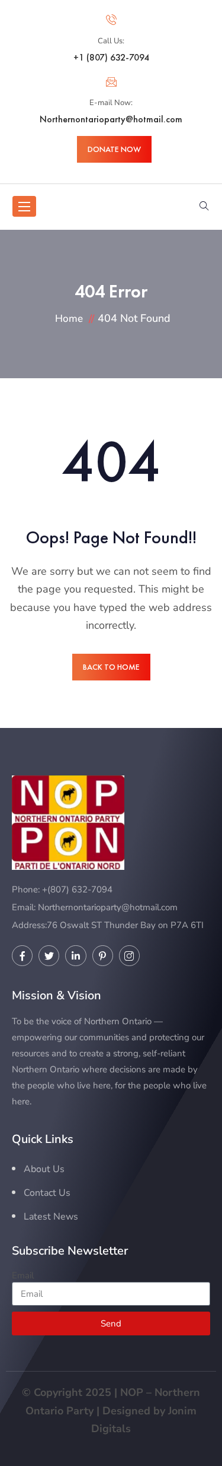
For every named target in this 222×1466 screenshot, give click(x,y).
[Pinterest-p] (102, 955)
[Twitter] (48, 955)
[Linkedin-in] (75, 955)
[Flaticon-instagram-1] (129, 955)
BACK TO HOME (111, 666)
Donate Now (114, 149)
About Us (44, 1169)
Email (23, 1275)
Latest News (51, 1216)
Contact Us (47, 1192)
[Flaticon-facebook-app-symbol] (22, 955)
